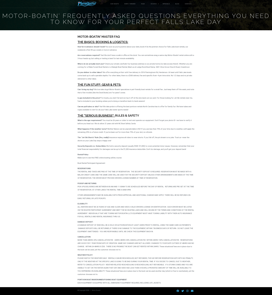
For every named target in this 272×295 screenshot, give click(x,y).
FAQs (143, 4)
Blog (177, 4)
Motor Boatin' (96, 290)
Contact (188, 4)
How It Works (130, 4)
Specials (166, 4)
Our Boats (114, 4)
